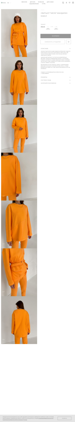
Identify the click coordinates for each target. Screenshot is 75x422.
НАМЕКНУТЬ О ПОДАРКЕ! (53, 42)
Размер (43, 24)
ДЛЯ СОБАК (50, 2)
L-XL (56, 26)
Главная (42, 9)
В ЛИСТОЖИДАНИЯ (48, 28)
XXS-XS (43, 26)
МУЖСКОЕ (41, 2)
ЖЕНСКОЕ (24, 2)
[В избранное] (68, 42)
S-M (52, 26)
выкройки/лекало (34, 3)
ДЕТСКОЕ (32, 2)
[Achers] (3, 3)
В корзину (55, 36)
